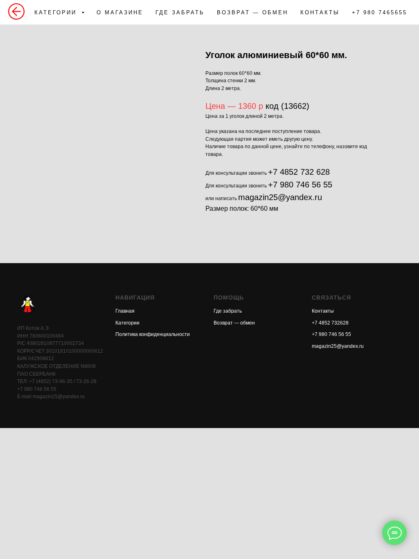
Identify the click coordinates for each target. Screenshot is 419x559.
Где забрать (228, 311)
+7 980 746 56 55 (300, 184)
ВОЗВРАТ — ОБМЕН (252, 12)
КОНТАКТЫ (320, 12)
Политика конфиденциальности (152, 334)
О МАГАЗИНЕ (120, 12)
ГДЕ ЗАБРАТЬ (180, 12)
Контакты (323, 311)
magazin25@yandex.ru (280, 197)
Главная (125, 311)
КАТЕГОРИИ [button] (56, 12)
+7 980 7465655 (379, 12)
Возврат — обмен (234, 323)
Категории (127, 323)
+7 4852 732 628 (299, 171)
